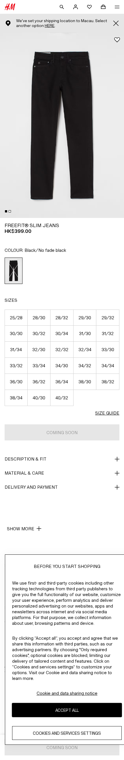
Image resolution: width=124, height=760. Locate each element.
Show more (20, 528)
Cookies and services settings (67, 733)
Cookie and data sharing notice (67, 693)
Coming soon (62, 432)
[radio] (13, 271)
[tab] (6, 211)
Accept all (67, 710)
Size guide (107, 413)
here (50, 26)
